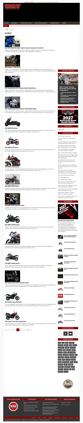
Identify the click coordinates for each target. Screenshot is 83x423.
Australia (60, 345)
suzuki (72, 366)
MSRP (59, 359)
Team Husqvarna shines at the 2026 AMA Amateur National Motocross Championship (50, 411)
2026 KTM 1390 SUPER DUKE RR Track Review (31, 410)
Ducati (59, 350)
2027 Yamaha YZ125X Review (69, 320)
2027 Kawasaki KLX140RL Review (70, 242)
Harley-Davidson (71, 352)
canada (74, 345)
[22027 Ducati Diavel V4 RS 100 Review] (60, 276)
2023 (63, 342)
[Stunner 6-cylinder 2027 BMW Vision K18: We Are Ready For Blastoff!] (60, 237)
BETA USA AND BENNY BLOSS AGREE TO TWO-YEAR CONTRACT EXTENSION (50, 413)
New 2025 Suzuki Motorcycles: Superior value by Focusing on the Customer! (24, 48)
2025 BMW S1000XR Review (12, 225)
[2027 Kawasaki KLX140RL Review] (60, 243)
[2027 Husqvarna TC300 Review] (60, 309)
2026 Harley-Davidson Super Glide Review (31, 407)
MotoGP (67, 357)
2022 (59, 342)
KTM (76, 354)
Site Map (76, 417)
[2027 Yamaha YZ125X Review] (60, 322)
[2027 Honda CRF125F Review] (60, 289)
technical (60, 369)
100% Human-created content (53, 2)
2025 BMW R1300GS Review (12, 263)
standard (60, 364)
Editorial (50, 417)
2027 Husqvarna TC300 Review (69, 307)
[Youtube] (70, 334)
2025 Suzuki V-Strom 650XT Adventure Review (17, 283)
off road (68, 359)
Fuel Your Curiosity (68, 201)
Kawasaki (72, 354)
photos (73, 359)
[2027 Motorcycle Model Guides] (68, 211)
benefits (66, 345)
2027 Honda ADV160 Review (69, 248)
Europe (73, 350)
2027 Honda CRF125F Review (69, 287)
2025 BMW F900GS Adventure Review (14, 205)
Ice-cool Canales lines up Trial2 (64, 136)
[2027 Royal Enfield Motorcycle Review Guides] (60, 270)
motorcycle (72, 357)
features (60, 352)
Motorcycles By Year (26, 23)
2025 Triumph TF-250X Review (12, 67)
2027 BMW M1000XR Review (69, 294)
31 (21, 329)
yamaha (66, 371)
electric (68, 350)
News (63, 359)
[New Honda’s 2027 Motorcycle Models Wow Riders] (60, 257)
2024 (67, 342)
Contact (71, 417)
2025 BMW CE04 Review (11, 128)
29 (14, 329)
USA (73, 369)
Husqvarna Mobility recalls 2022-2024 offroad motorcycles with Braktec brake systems (50, 408)
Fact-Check (64, 417)
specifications (66, 362)
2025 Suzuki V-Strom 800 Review (13, 302)
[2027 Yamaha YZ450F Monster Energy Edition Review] (60, 283)
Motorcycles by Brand (40, 23)
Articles (7, 23)
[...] (65, 231)
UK (70, 369)
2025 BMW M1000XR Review (12, 244)
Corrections (57, 417)
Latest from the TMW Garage (68, 70)
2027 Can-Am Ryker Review (63, 177)
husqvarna (65, 354)
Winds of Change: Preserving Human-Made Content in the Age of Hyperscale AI (67, 88)
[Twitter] (65, 334)
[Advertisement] (51, 12)
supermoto (60, 366)
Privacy (44, 417)
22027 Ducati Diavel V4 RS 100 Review (71, 274)
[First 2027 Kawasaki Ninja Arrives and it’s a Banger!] (60, 302)
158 (27, 329)
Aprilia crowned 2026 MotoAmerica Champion (67, 152)
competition (61, 347)
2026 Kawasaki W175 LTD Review (29, 408)
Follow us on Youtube (65, 404)
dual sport (72, 347)
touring (66, 369)
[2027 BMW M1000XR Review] (60, 296)
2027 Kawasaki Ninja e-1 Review (64, 179)
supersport (67, 366)
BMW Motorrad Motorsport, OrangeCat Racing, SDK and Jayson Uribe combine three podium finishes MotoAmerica (68, 156)
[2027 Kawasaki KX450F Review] (60, 315)
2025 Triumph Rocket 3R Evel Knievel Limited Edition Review (20, 88)
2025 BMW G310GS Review (12, 167)
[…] (41, 51)
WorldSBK (60, 371)
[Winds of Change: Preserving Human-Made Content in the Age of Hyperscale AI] (68, 83)
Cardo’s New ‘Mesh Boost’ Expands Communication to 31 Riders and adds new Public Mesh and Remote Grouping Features (67, 172)
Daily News (14, 23)
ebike (64, 350)
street (65, 364)
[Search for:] (71, 25)
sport (76, 362)
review (59, 362)
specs (72, 362)
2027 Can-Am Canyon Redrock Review (66, 175)
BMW (70, 345)
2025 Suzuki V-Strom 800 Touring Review (15, 321)
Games (64, 23)
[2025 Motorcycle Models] (12, 41)
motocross (60, 357)
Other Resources (54, 23)
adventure (71, 342)
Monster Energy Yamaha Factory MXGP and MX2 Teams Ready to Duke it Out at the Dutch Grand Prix (67, 166)
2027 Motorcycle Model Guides (66, 221)
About (39, 417)
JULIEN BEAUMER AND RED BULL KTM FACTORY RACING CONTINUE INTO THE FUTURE (66, 161)
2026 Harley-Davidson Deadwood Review (30, 405)
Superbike (71, 364)
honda (59, 354)
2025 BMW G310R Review (11, 147)
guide (65, 352)
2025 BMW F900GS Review (12, 186)
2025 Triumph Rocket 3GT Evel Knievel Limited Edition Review (20, 109)
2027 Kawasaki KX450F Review (69, 314)
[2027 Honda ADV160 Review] (60, 250)
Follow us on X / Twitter (65, 402)
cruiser (66, 347)
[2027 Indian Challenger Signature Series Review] (60, 263)
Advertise (34, 417)
